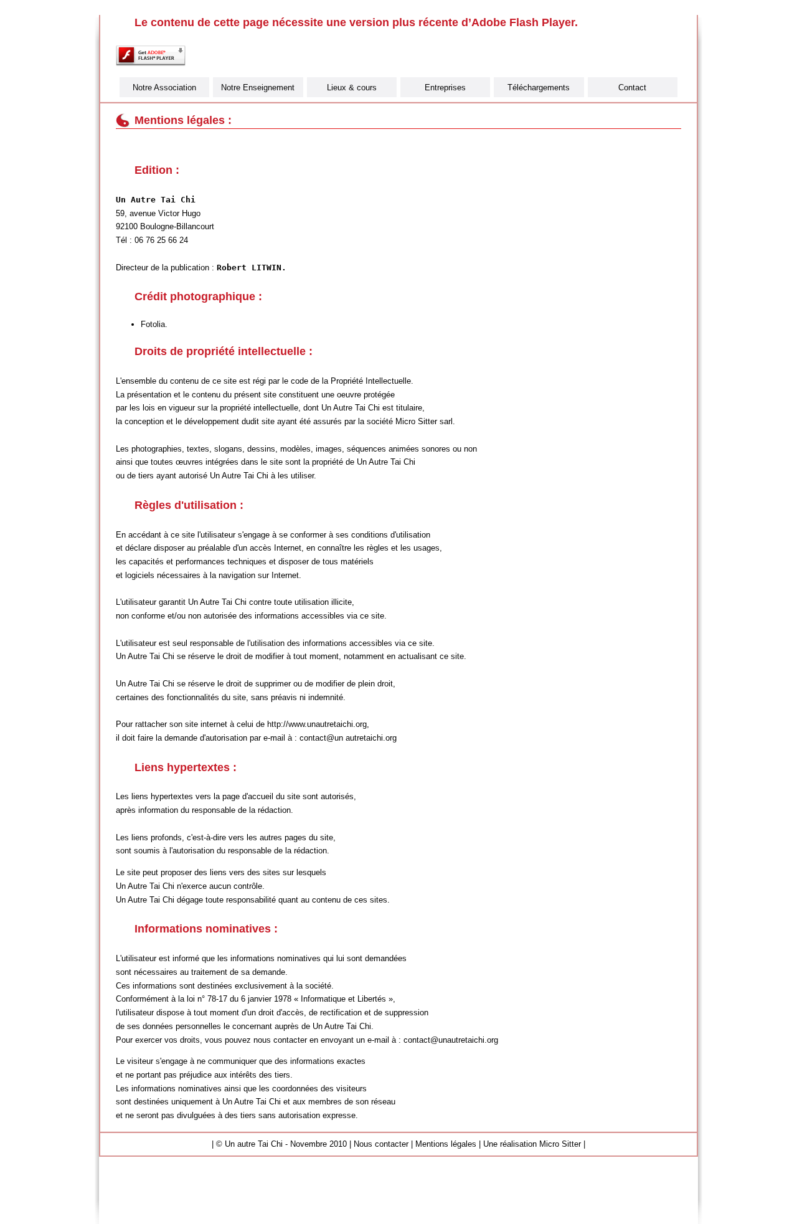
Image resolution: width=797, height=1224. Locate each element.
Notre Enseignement (258, 87)
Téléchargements (538, 87)
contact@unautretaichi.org (450, 1040)
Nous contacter (381, 1144)
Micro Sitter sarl (424, 421)
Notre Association (164, 87)
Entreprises (445, 87)
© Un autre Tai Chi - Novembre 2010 (281, 1144)
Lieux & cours (352, 87)
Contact (632, 87)
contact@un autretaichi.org (348, 737)
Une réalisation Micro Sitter (532, 1144)
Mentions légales (445, 1144)
